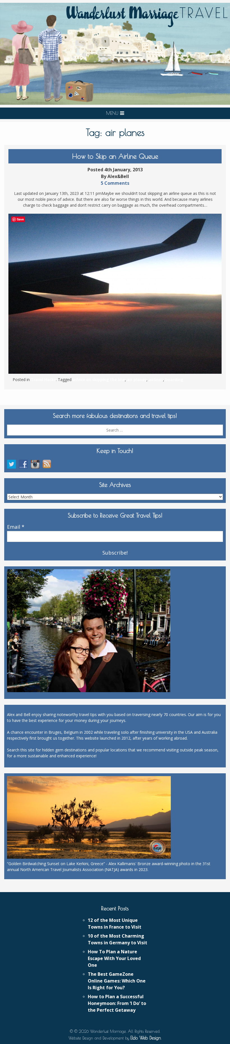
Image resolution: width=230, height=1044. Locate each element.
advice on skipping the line (99, 379)
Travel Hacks (43, 379)
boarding (174, 379)
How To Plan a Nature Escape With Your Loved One (114, 958)
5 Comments (115, 183)
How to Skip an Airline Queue (115, 156)
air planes (136, 379)
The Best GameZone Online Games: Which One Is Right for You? (117, 981)
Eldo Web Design (145, 1037)
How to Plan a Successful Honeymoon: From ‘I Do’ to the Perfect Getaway (117, 1003)
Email (15, 527)
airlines (156, 379)
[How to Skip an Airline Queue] (115, 294)
